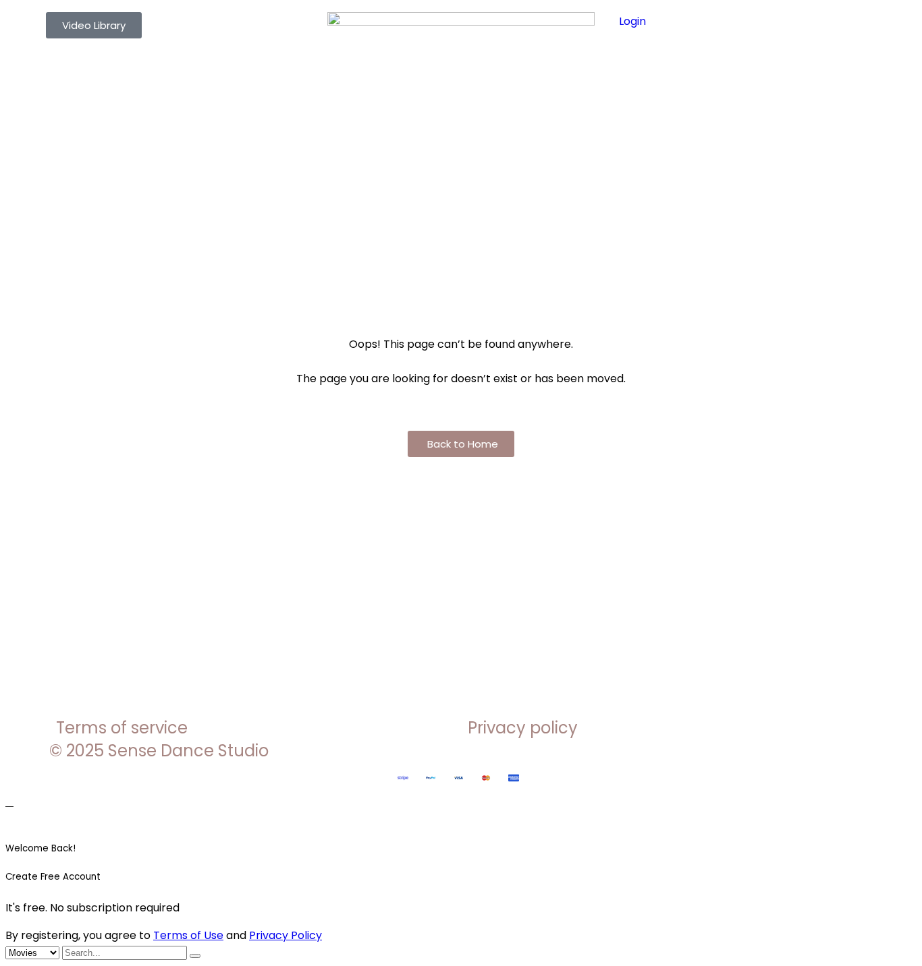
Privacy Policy (285, 935)
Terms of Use (188, 935)
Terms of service (122, 728)
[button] (461, 444)
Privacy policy (523, 728)
